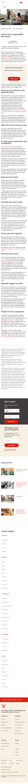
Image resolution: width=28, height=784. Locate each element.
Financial (4, 569)
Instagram (17, 749)
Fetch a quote (14, 78)
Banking (3, 543)
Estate (3, 565)
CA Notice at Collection (5, 769)
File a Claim (17, 719)
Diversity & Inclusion (5, 746)
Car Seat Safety (5, 639)
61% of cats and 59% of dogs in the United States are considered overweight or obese (14, 111)
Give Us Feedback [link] (4, 730)
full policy (19, 355)
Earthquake (4, 660)
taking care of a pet (6, 58)
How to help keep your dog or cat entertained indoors (21, 511)
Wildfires (4, 683)
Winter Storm (5, 687)
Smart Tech (4, 646)
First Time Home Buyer (7, 606)
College (3, 561)
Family (3, 547)
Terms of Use (3, 763)
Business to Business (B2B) (6, 727)
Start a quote (11, 421)
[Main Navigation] (2, 2)
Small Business (5, 588)
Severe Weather (5, 675)
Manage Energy (5, 642)
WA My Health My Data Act (6, 767)
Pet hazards (19, 496)
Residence (4, 551)
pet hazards (4, 260)
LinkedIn (16, 752)
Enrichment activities (6, 146)
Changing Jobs (5, 613)
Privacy (10, 760)
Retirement (4, 584)
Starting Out (4, 598)
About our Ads (4, 760)
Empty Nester (5, 628)
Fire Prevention (5, 664)
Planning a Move (5, 617)
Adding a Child (5, 609)
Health (3, 573)
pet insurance (10, 331)
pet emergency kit (11, 320)
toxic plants (15, 262)
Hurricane (4, 672)
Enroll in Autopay (18, 727)
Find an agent (11, 445)
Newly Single (5, 621)
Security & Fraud (19, 760)
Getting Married (5, 602)
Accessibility (11, 763)
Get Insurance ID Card (19, 733)
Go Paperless (17, 730)
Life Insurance (5, 580)
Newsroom (3, 724)
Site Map (18, 763)
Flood (3, 668)
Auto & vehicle (5, 540)
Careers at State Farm (5, 743)
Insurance (4, 576)
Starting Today (5, 650)
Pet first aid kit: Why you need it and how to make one (21, 484)
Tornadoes (4, 679)
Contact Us (3, 719)
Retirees (2, 749)
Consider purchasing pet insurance (21, 470)
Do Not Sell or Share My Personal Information (9, 772)
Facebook (17, 743)
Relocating (4, 624)
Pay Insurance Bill (18, 724)
